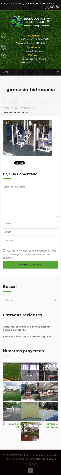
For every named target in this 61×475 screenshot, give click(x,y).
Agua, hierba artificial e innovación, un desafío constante (26, 328)
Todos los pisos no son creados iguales (27, 336)
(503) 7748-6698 (36, 43)
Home (5, 108)
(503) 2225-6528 (39, 39)
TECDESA (17, 455)
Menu (6, 72)
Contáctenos (22, 108)
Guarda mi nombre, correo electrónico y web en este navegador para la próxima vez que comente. (29, 254)
